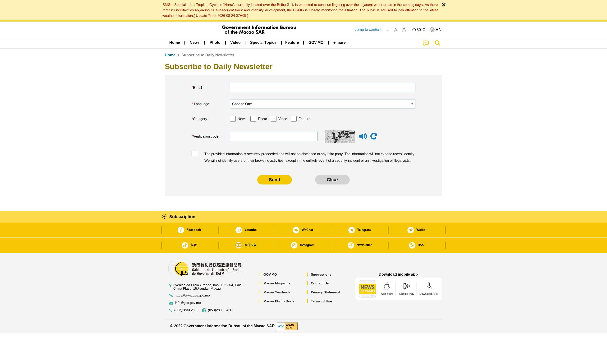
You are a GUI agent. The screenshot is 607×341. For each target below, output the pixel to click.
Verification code (205, 136)
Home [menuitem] (174, 42)
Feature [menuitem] (292, 42)
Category (200, 119)
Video (282, 119)
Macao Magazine (276, 283)
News (242, 119)
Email (197, 87)
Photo (262, 119)
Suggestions (321, 274)
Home (170, 55)
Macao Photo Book (278, 301)
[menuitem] (194, 42)
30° (421, 30)
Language (201, 104)
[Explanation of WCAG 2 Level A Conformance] (287, 326)
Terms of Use (321, 301)
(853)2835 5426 (220, 310)
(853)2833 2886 (186, 310)
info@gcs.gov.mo (188, 303)
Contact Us (320, 283)
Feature (304, 119)
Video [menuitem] (235, 42)
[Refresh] (373, 136)
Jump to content (368, 29)
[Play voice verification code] (363, 138)
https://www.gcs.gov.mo (192, 295)
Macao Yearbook (276, 292)
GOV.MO (270, 274)
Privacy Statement (325, 292)
